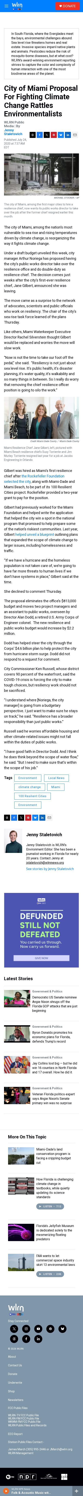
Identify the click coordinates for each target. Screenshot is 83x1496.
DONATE (69, 6)
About (12, 1356)
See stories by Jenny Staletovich (50, 869)
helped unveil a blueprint (34, 534)
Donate (12, 1374)
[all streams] (77, 1491)
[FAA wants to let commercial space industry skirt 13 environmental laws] (21, 1262)
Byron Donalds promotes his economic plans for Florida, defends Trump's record (52, 1037)
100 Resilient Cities (33, 796)
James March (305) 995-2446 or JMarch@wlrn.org (40, 1449)
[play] (6, 1491)
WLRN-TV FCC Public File (23, 1415)
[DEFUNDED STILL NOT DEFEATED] (41, 930)
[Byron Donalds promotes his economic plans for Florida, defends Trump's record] (17, 1034)
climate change (30, 787)
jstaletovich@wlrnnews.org (45, 863)
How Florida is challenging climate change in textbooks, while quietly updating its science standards (54, 1188)
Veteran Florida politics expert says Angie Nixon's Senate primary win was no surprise (53, 1098)
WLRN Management (20, 1453)
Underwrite (15, 1382)
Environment (28, 778)
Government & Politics (47, 991)
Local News (56, 778)
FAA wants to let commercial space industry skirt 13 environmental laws (55, 1260)
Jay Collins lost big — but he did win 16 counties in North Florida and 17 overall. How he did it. (54, 1067)
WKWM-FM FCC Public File (24, 1421)
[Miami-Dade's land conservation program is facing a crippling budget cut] (21, 1156)
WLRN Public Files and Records (27, 1425)
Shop (11, 1391)
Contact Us (15, 1365)
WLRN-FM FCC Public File (23, 1418)
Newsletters (15, 1400)
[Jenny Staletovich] (13, 841)
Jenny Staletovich (13, 132)
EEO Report (15, 1434)
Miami (55, 787)
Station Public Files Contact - (26, 1442)
